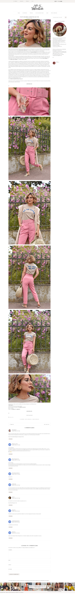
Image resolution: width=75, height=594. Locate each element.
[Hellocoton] (60, 1)
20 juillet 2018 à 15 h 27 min (16, 498)
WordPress (17, 592)
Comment (10, 549)
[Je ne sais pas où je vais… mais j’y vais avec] (69, 588)
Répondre (10, 468)
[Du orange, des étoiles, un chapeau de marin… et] (26, 588)
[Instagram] (55, 1)
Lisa (12, 497)
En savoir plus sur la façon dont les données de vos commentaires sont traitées (37, 580)
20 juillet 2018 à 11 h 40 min (16, 474)
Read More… (57, 62)
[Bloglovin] (62, 1)
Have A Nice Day (46, 424)
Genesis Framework (12, 592)
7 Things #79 (12, 424)
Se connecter (21, 592)
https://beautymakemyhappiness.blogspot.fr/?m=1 (16, 436)
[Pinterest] (57, 1)
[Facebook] (59, 1)
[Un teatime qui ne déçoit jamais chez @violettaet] (5, 588)
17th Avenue (59, 591)
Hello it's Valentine (37, 7)
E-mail (10, 564)
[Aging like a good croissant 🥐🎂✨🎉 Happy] (48, 588)
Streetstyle (30, 419)
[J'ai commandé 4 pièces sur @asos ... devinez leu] (16, 588)
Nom (9, 560)
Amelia (7, 592)
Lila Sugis (13, 429)
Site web (10, 569)
